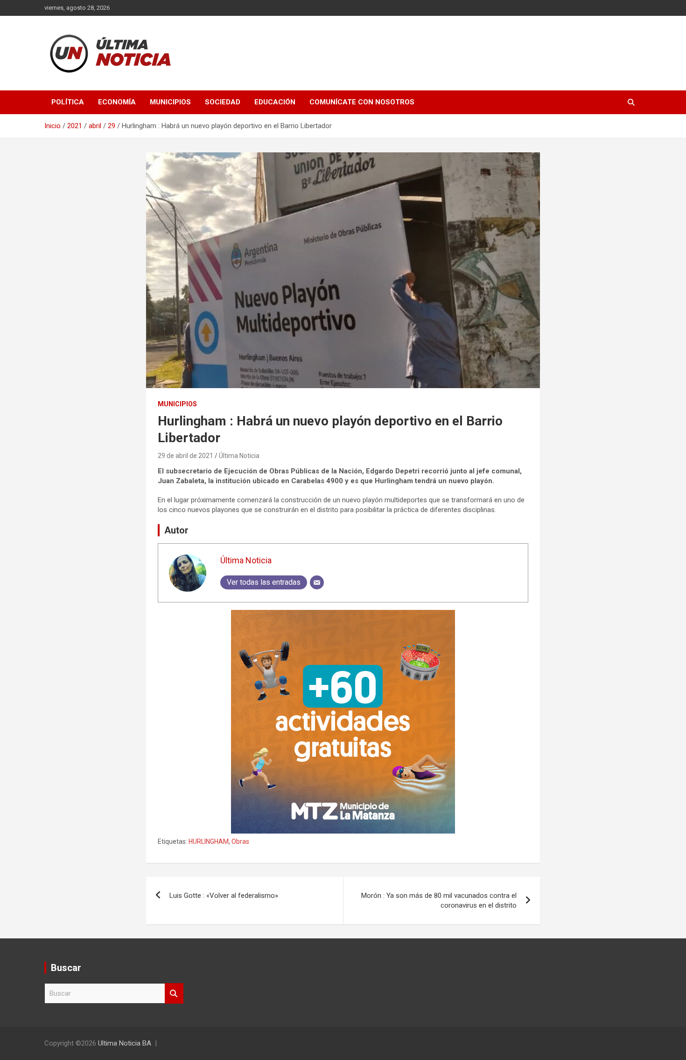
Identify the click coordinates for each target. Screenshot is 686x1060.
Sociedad (222, 102)
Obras (240, 841)
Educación (274, 102)
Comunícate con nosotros (361, 102)
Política (67, 102)
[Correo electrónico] (317, 582)
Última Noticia (239, 455)
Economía (117, 102)
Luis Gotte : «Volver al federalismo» (223, 895)
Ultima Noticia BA (124, 1043)
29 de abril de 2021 (185, 455)
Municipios (170, 102)
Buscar (174, 993)
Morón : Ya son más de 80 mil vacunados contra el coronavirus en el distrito (439, 900)
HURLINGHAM (209, 841)
